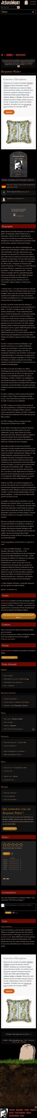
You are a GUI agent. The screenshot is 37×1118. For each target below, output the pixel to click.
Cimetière (9, 55)
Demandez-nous (9, 829)
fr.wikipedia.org (12, 589)
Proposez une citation (8, 639)
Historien (18, 702)
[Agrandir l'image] (30, 120)
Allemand (10, 185)
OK (18, 66)
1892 (24, 185)
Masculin (11, 685)
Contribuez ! (20, 216)
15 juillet (20, 185)
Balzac (31, 238)
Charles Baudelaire (15, 323)
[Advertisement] (18, 33)
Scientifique (25, 702)
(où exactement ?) (18, 198)
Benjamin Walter (20, 55)
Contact (23, 1042)
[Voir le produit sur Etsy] (18, 132)
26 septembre (18, 767)
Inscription (33, 1)
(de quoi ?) (25, 192)
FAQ (25, 1040)
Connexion (33, 4)
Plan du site (16, 1042)
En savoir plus (28, 64)
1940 (15, 187)
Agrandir (9, 112)
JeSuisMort (10, 3)
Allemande (23, 679)
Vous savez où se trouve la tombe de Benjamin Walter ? (18, 616)
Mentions (31, 1040)
